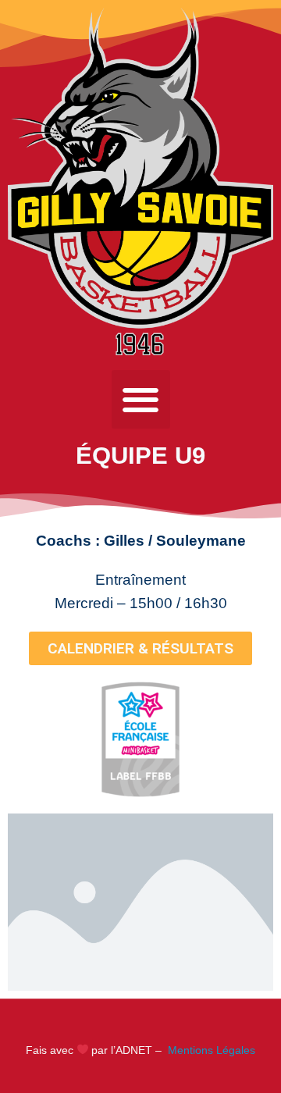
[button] (141, 399)
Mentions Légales (210, 1050)
